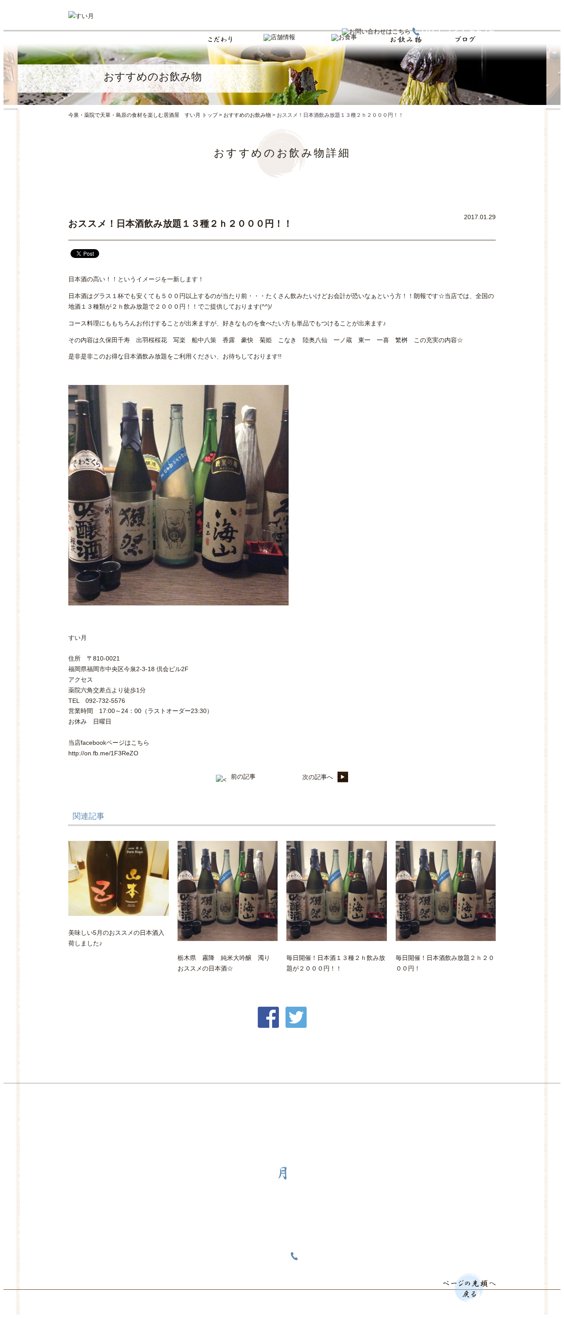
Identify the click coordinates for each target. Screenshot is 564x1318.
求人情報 (353, 1097)
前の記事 (243, 776)
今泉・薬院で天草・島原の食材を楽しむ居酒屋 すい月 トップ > (145, 115)
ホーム (77, 1097)
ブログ (307, 1097)
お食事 (217, 1097)
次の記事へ (317, 776)
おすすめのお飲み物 (247, 115)
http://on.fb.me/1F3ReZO (103, 753)
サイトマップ (407, 1097)
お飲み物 (262, 1097)
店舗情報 (171, 1097)
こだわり (123, 1097)
